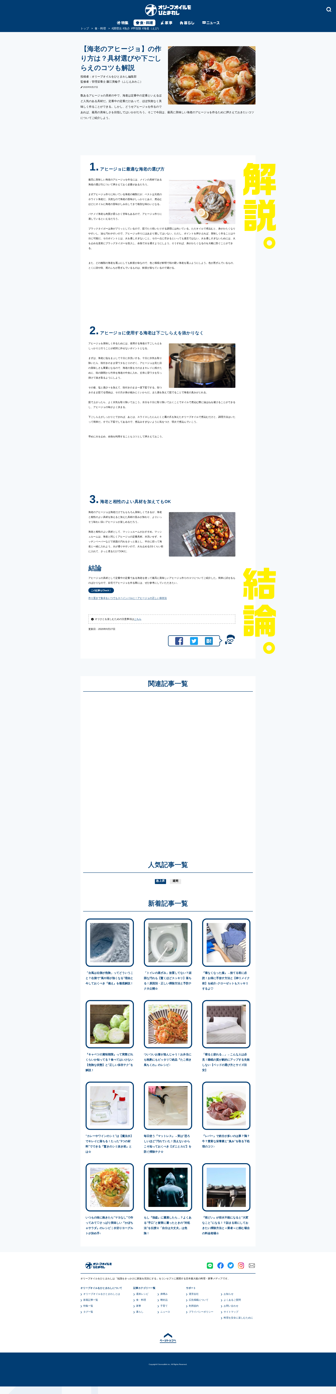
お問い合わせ (231, 1305)
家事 (138, 1305)
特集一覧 (88, 1305)
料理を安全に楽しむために (238, 1317)
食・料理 (141, 1299)
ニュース (165, 1311)
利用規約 (194, 1305)
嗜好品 (164, 1299)
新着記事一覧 (90, 1299)
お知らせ (228, 1293)
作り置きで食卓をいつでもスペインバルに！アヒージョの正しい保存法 (127, 598)
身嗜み (164, 1293)
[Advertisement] (134, 771)
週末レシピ (142, 1293)
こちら (137, 619)
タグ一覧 (88, 1311)
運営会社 (194, 1293)
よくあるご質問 (232, 1299)
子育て (164, 1305)
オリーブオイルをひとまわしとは (101, 1293)
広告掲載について (198, 1299)
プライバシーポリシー (201, 1311)
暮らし (140, 1311)
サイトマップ (231, 1311)
